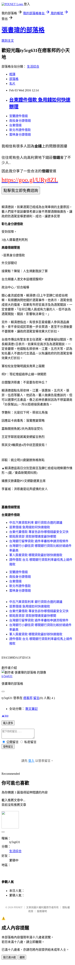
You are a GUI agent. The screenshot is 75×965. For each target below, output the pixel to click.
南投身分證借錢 (20, 120)
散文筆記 (31, 708)
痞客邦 (27, 698)
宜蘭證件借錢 (18, 116)
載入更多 (8, 723)
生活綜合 (33, 66)
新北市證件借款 (20, 130)
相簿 (12, 74)
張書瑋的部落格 (23, 29)
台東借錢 (15, 125)
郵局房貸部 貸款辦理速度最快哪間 (32, 536)
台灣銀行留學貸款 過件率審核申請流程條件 (38, 541)
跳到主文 (8, 40)
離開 (22, 957)
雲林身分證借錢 (20, 134)
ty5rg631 (7, 676)
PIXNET (18, 907)
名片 (12, 83)
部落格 (13, 79)
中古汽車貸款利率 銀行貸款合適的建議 (35, 522)
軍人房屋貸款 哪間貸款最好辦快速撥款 (35, 555)
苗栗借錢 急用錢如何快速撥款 (29, 527)
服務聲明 (42, 911)
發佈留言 (8, 746)
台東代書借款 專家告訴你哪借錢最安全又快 (38, 531)
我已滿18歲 (9, 957)
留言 (36, 698)
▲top (5, 715)
